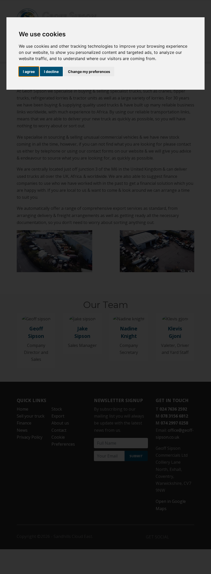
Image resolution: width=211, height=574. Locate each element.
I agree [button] (29, 71)
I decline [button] (51, 71)
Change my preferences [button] (89, 71)
